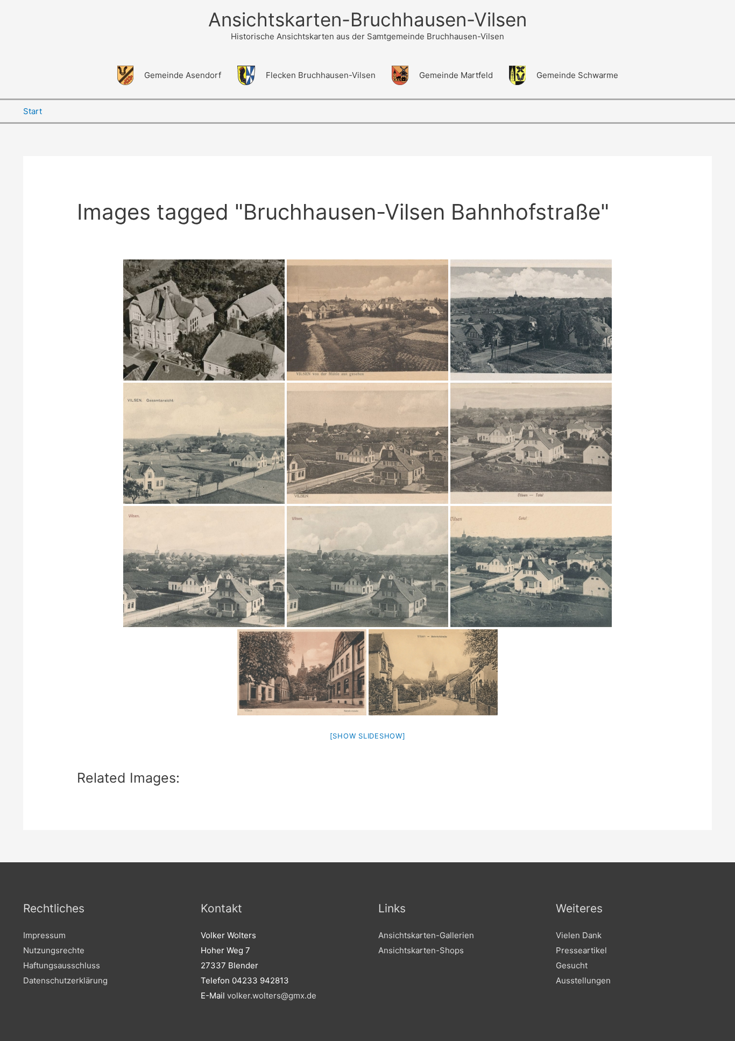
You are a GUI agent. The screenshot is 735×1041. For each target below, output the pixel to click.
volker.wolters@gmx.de (271, 995)
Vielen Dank (579, 935)
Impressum (44, 935)
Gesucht (572, 965)
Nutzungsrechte (53, 950)
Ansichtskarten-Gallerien (426, 935)
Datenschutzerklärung (65, 980)
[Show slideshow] (368, 735)
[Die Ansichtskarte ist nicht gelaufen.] (433, 672)
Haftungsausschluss (61, 965)
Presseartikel (581, 950)
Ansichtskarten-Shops (421, 950)
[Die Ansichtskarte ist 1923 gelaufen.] (301, 672)
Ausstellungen (583, 980)
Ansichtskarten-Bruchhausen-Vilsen (367, 19)
